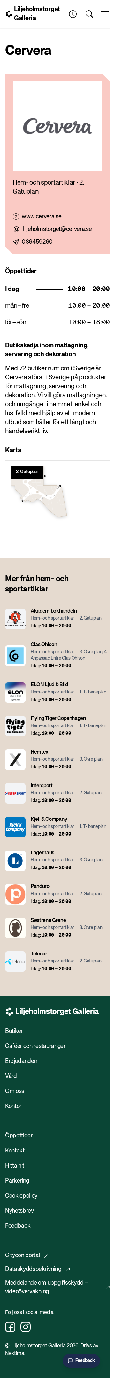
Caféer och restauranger (35, 1046)
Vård (11, 1076)
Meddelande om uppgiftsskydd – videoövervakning (46, 1287)
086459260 (37, 242)
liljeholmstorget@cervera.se (57, 229)
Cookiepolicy (21, 1196)
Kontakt (15, 1151)
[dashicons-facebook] (10, 1327)
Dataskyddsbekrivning (33, 1269)
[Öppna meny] (105, 14)
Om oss (14, 1091)
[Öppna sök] (89, 14)
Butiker (14, 1031)
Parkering (17, 1181)
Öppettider (19, 1136)
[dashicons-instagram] (25, 1327)
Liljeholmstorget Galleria (37, 14)
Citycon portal (22, 1255)
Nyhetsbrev (19, 1211)
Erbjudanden (21, 1061)
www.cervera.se (42, 216)
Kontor (13, 1106)
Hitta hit (14, 1166)
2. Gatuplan (27, 472)
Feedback (17, 1226)
